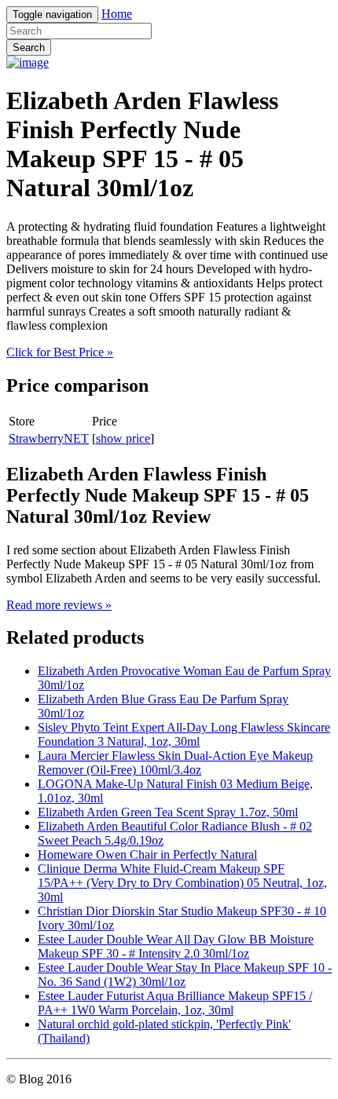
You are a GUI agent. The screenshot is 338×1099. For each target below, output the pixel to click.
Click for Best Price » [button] (59, 352)
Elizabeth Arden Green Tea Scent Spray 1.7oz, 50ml (168, 812)
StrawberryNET (49, 438)
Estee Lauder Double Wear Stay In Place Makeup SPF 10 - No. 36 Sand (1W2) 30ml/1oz (185, 974)
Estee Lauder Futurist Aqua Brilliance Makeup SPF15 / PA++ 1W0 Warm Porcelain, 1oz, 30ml (175, 1003)
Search (29, 47)
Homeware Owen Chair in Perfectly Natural (147, 854)
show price (123, 438)
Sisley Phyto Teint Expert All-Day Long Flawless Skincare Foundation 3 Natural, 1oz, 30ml (184, 734)
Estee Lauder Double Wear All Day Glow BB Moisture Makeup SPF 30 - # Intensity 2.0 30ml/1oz (176, 946)
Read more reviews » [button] (59, 605)
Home (116, 13)
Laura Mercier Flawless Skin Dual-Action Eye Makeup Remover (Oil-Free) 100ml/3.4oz (175, 762)
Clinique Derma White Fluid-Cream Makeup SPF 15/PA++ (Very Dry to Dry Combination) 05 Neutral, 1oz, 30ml (182, 883)
